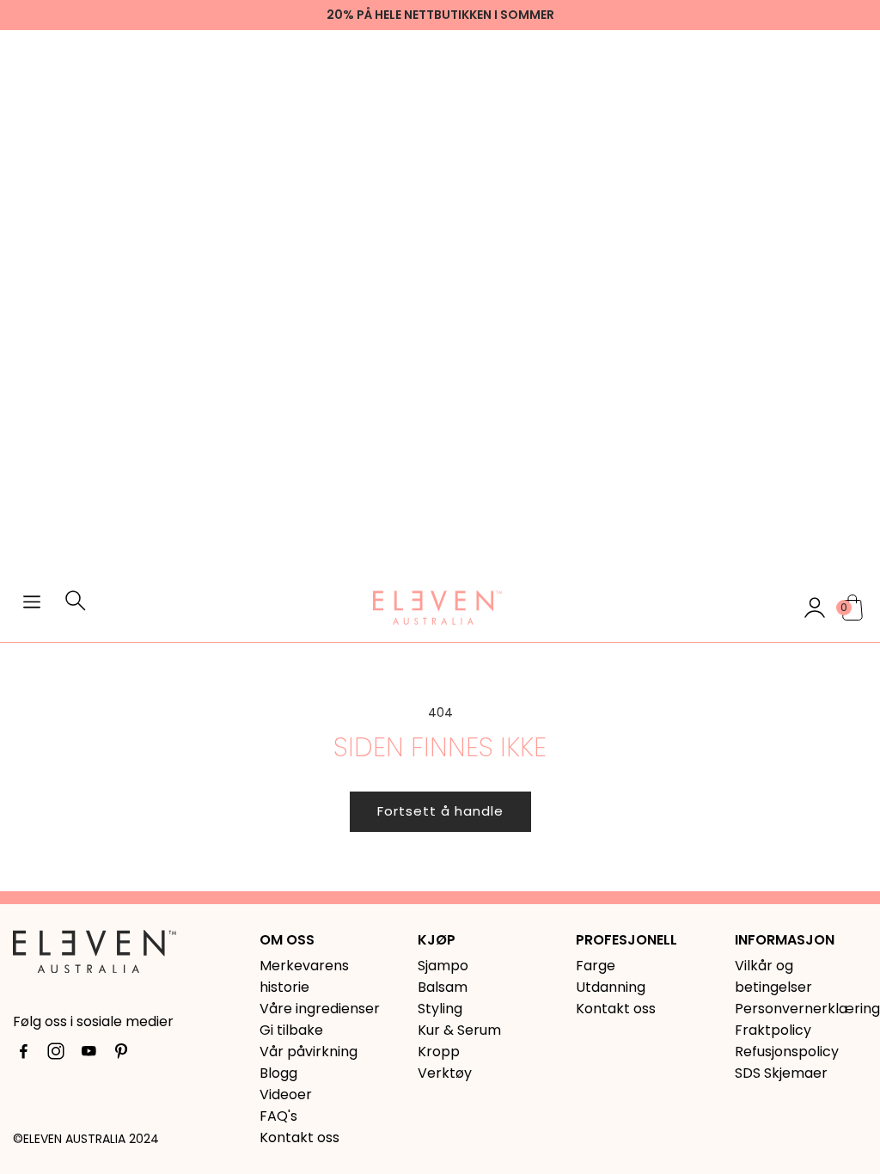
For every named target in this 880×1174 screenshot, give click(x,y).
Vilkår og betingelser (773, 976)
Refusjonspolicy (787, 1051)
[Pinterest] (121, 1054)
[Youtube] (88, 1054)
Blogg (278, 1073)
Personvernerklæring (801, 1008)
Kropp (439, 1051)
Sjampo (443, 965)
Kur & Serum (459, 1030)
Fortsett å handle (440, 811)
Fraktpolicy (773, 1030)
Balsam (443, 987)
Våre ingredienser (320, 1008)
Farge (595, 965)
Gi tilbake (291, 1030)
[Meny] (32, 604)
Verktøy (445, 1073)
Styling (440, 1008)
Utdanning (610, 987)
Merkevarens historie (304, 976)
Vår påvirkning (309, 1051)
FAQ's (278, 1116)
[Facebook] (23, 1054)
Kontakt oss (299, 1137)
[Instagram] (56, 1054)
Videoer (286, 1094)
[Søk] (76, 608)
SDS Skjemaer (781, 1073)
